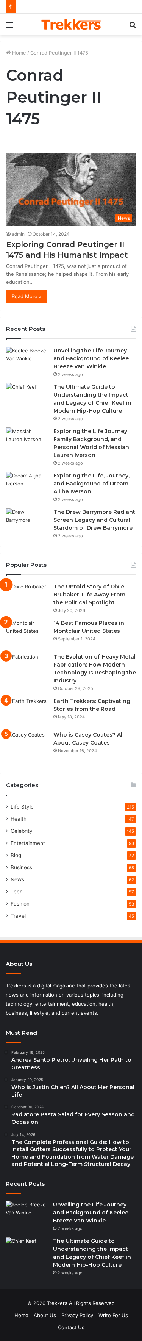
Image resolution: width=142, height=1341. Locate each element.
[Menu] (9, 27)
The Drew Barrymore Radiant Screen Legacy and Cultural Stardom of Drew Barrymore (94, 520)
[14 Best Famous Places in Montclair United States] (27, 633)
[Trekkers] (71, 24)
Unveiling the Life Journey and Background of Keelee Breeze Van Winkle (91, 358)
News (17, 879)
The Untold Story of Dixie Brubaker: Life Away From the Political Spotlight (89, 594)
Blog (16, 855)
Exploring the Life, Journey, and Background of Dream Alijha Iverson (91, 483)
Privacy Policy (77, 1315)
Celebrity (22, 831)
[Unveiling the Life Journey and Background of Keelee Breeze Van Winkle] (27, 361)
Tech (17, 892)
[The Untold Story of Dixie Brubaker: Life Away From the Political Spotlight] (27, 597)
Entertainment (28, 843)
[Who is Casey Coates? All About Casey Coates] (27, 745)
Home (18, 53)
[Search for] (132, 27)
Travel (18, 916)
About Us (45, 1315)
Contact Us (71, 1327)
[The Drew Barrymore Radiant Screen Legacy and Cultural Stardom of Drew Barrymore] (27, 522)
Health (19, 819)
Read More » (27, 296)
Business (21, 867)
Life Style (22, 807)
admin (18, 234)
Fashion (20, 904)
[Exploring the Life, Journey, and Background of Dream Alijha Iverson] (27, 486)
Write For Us (113, 1315)
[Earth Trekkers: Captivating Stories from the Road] (27, 711)
